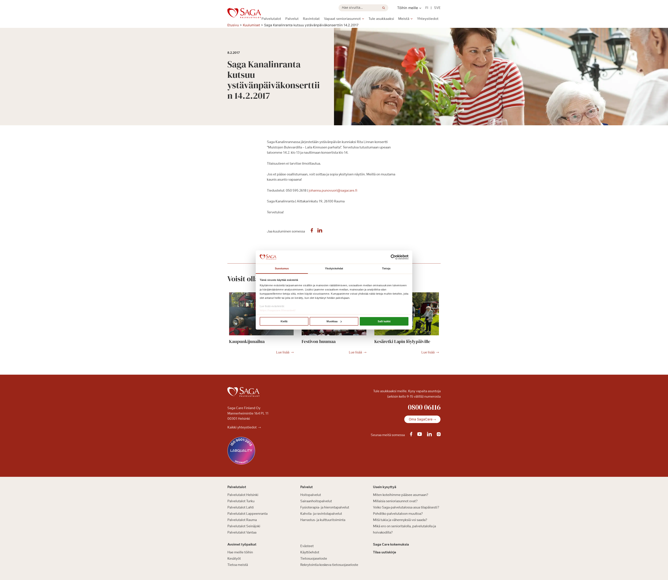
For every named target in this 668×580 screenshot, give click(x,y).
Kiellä (284, 321)
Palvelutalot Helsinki (242, 495)
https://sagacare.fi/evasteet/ (278, 310)
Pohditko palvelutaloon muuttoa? (398, 513)
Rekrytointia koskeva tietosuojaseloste (329, 565)
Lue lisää (282, 352)
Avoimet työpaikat (241, 544)
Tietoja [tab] (386, 268)
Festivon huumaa (319, 341)
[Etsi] (384, 7)
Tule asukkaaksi (381, 18)
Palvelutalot (271, 18)
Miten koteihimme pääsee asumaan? (400, 495)
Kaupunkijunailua (247, 341)
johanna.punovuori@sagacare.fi (333, 190)
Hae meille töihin (240, 552)
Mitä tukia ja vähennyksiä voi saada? (400, 520)
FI (426, 8)
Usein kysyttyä (384, 487)
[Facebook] (311, 231)
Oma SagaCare (420, 419)
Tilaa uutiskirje (384, 552)
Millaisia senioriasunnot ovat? (395, 501)
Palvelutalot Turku (241, 501)
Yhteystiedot (428, 18)
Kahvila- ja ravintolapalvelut (321, 513)
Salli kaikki (384, 321)
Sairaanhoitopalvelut (316, 501)
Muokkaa (332, 321)
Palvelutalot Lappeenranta (247, 513)
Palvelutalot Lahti (240, 507)
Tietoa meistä (237, 565)
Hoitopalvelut (310, 495)
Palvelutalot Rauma (242, 520)
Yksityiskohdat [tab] (334, 268)
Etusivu (233, 25)
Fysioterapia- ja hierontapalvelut (324, 507)
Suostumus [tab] (282, 268)
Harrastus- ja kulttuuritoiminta (322, 520)
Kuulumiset (251, 25)
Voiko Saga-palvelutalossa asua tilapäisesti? (406, 507)
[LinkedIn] (319, 231)
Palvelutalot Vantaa (241, 532)
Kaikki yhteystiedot (242, 427)
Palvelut (292, 18)
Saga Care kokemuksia (391, 544)
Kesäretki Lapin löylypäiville (402, 341)
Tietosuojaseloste (313, 558)
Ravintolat (311, 18)
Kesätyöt (234, 558)
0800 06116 (424, 407)
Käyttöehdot (309, 552)
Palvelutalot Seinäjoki (243, 526)
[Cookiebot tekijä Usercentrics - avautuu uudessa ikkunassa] (393, 257)
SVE (437, 8)
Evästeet (307, 546)
